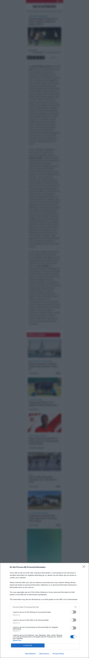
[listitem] (44, 607)
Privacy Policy (58, 654)
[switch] (73, 612)
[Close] (84, 567)
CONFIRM (28, 645)
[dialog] (44, 610)
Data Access (44, 654)
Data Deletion (30, 654)
